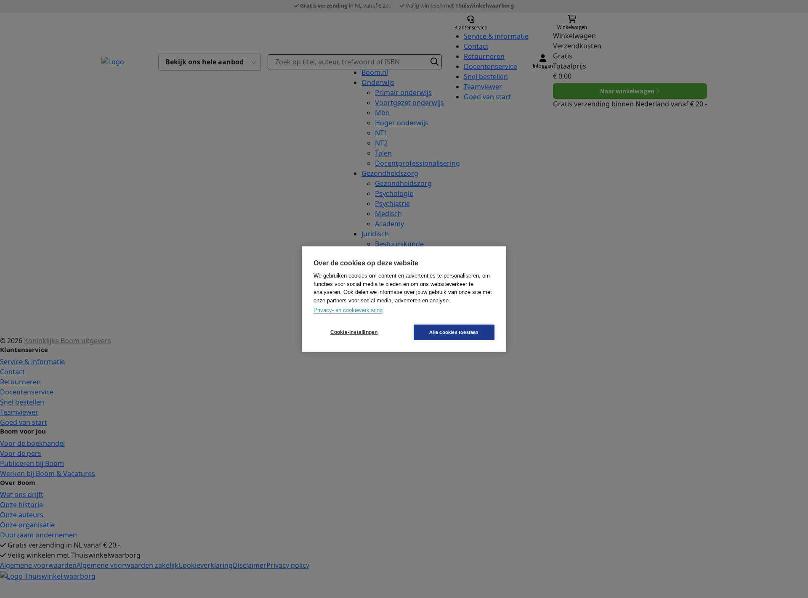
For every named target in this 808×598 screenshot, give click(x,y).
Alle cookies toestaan (453, 331)
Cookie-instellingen (354, 332)
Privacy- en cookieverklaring (348, 310)
